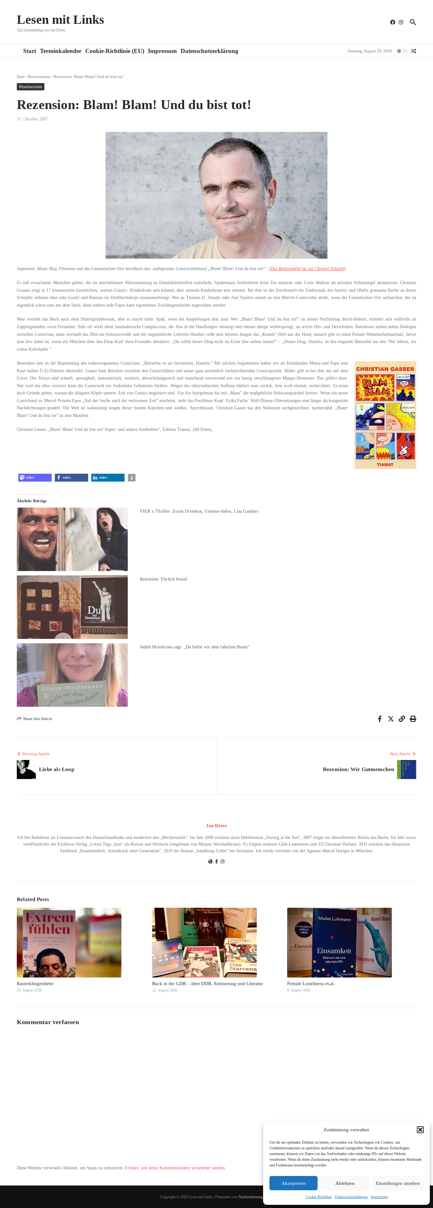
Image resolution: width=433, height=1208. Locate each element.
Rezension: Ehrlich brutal (163, 579)
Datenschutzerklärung (351, 1197)
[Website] (210, 862)
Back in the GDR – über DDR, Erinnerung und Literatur (207, 983)
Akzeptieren (293, 1183)
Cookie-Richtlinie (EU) (114, 51)
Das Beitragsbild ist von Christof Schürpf (307, 268)
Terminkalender (60, 51)
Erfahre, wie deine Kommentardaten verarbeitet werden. (175, 1168)
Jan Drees (216, 825)
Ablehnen (345, 1183)
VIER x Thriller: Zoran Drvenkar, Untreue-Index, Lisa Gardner (199, 511)
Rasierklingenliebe (35, 983)
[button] (420, 1130)
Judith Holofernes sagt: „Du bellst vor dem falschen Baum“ (194, 647)
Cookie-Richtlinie (319, 1197)
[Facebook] (216, 862)
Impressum (379, 1197)
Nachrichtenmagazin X (256, 1197)
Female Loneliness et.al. (311, 983)
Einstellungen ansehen (398, 1183)
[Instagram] (222, 862)
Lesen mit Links (60, 19)
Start (29, 51)
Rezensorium (39, 76)
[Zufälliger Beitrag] (413, 51)
